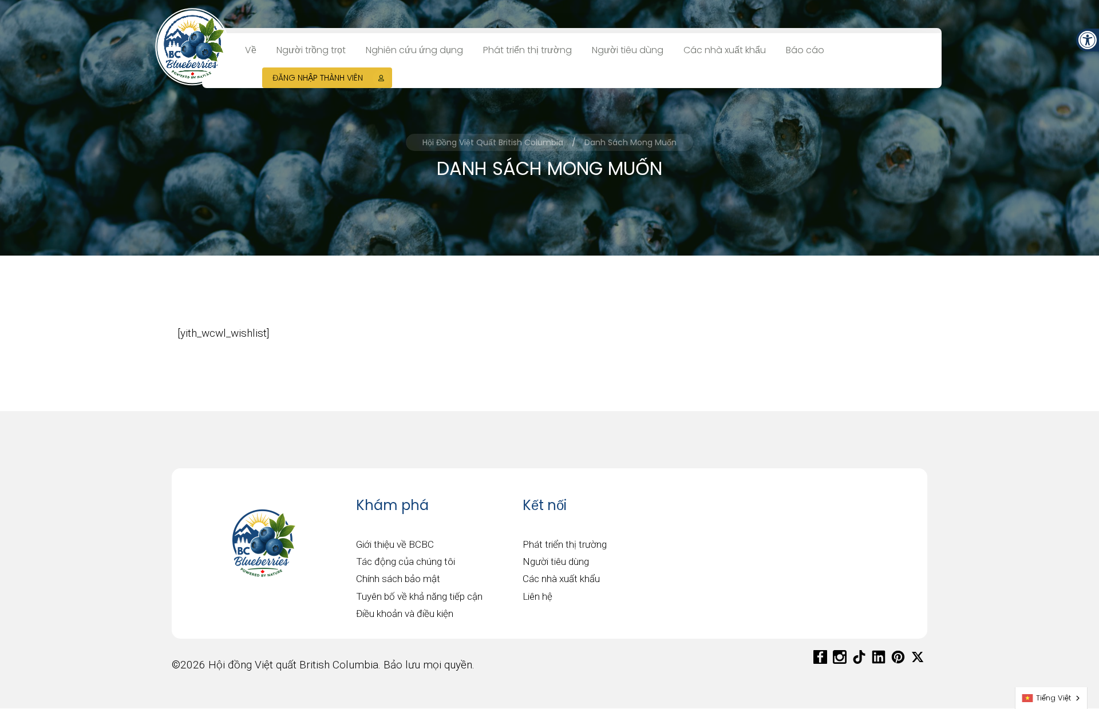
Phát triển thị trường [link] (527, 50)
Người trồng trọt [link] (311, 50)
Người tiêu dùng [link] (627, 50)
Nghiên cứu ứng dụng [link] (414, 50)
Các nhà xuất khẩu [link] (724, 50)
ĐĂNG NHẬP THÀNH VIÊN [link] (317, 77)
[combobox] (1051, 698)
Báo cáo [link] (805, 50)
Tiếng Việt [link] (1053, 697)
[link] (1087, 40)
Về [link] (250, 50)
